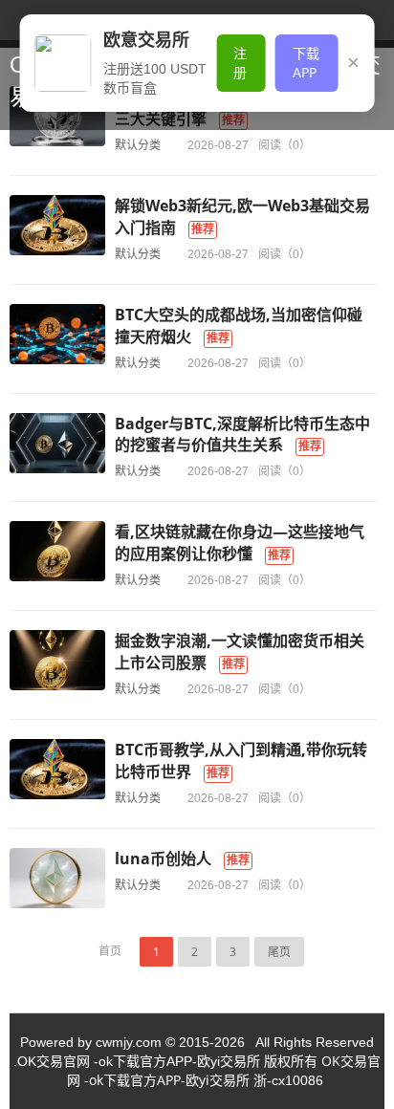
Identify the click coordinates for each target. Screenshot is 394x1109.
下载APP (306, 62)
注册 (240, 62)
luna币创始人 (163, 858)
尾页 (279, 952)
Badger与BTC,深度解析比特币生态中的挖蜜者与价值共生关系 (242, 434)
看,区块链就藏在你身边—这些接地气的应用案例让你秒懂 (239, 542)
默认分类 (138, 145)
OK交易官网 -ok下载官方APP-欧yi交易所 (224, 1070)
